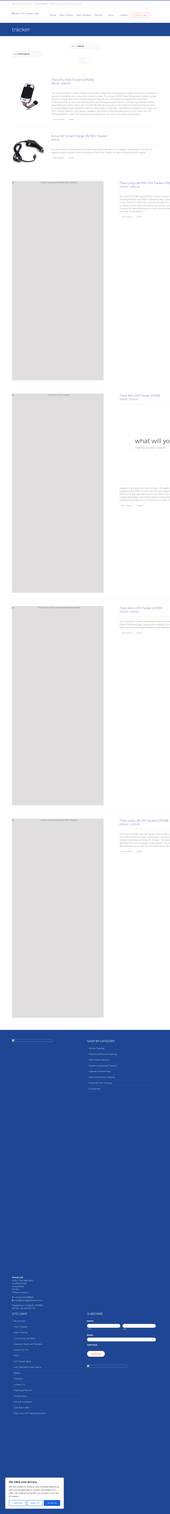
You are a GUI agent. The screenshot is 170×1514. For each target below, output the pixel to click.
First (89, 1329)
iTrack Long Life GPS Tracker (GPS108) (144, 820)
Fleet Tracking (20, 1332)
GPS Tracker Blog (22, 1361)
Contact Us (19, 1384)
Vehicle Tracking (96, 1048)
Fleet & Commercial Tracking (103, 1054)
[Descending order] (97, 47)
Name (91, 1321)
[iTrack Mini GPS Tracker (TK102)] (58, 493)
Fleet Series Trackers (99, 1060)
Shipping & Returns (23, 1390)
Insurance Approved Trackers (103, 1065)
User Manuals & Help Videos (27, 1367)
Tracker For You (21, 1350)
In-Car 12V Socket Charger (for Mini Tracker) (79, 136)
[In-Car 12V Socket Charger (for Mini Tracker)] (29, 151)
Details (71, 119)
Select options (58, 119)
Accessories (94, 1088)
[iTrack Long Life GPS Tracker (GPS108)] (58, 918)
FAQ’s (16, 1355)
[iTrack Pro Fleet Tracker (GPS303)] (29, 94)
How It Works (20, 1326)
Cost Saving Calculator (24, 1338)
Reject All (35, 1503)
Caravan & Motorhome (100, 1071)
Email (91, 1335)
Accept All (52, 1503)
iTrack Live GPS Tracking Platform (30, 1413)
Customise (17, 1503)
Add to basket (58, 158)
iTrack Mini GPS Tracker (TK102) (140, 395)
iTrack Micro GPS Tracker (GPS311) (141, 608)
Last (124, 1329)
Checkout (18, 1378)
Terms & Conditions (23, 1401)
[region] (34, 1493)
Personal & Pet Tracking (100, 1083)
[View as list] (87, 60)
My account (19, 1321)
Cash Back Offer (21, 1407)
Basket (17, 1373)
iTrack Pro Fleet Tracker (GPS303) (72, 79)
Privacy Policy (20, 1396)
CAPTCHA (92, 1345)
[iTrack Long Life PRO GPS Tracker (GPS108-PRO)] (58, 280)
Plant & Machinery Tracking (102, 1077)
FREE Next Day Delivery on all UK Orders (65, 4)
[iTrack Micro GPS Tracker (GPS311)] (58, 705)
